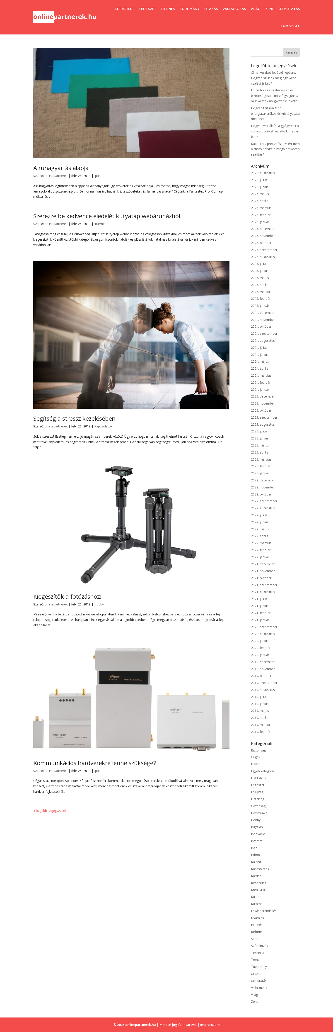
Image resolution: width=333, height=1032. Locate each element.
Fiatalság (257, 799)
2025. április (259, 285)
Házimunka (259, 813)
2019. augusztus (263, 690)
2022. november (263, 487)
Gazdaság (258, 806)
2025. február (260, 298)
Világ (255, 8)
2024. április (259, 368)
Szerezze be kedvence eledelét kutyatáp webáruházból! (107, 216)
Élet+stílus (123, 8)
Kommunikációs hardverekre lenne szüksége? (94, 763)
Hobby (99, 604)
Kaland (256, 862)
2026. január (260, 222)
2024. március (261, 375)
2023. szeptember (264, 417)
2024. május (260, 361)
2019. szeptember (264, 683)
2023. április (259, 452)
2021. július (259, 599)
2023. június (259, 438)
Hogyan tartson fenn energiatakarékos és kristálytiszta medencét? (275, 113)
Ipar (97, 175)
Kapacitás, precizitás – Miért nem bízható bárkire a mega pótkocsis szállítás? (275, 149)
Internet (100, 224)
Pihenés (168, 8)
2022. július (259, 515)
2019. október (261, 675)
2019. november (263, 669)
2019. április (259, 717)
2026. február (260, 215)
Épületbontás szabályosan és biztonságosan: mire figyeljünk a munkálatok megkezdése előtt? (274, 95)
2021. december (263, 564)
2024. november (263, 319)
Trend (255, 959)
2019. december (263, 662)
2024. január (260, 389)
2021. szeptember (264, 585)
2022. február (260, 550)
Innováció (258, 834)
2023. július (259, 431)
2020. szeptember (264, 627)
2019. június (259, 704)
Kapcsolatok (103, 426)
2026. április (259, 201)
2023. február (260, 466)
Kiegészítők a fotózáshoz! (67, 596)
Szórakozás (259, 946)
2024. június (259, 354)
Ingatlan (257, 827)
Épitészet (147, 8)
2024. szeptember (264, 333)
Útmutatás (289, 8)
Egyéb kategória (263, 771)
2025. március (261, 292)
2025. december (263, 229)
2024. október (261, 326)
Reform (256, 932)
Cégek (255, 757)
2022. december (263, 480)
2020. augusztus (263, 634)
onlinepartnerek (56, 175)
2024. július (259, 347)
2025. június (259, 270)
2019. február (260, 731)
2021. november (263, 571)
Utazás (211, 8)
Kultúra (256, 897)
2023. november (263, 403)
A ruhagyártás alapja (61, 168)
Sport (255, 939)
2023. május (260, 445)
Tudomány (189, 8)
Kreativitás (258, 890)
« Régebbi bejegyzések (50, 810)
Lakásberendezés (264, 911)
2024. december (263, 312)
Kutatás (256, 904)
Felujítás (257, 792)
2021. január (260, 620)
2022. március (261, 543)
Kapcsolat (290, 26)
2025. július (259, 263)
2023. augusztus (263, 424)
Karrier (256, 876)
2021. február (260, 613)
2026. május (260, 194)
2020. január (260, 655)
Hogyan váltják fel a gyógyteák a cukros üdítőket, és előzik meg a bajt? (275, 131)
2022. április (259, 536)
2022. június (259, 522)
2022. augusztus (263, 508)
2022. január (260, 557)
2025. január (260, 305)
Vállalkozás (234, 8)
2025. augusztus (263, 257)
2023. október (261, 410)
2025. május (260, 278)
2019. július (259, 697)
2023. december (263, 396)
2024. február (260, 382)
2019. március (261, 724)
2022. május (260, 529)
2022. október (261, 494)
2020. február (260, 648)
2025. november (263, 236)
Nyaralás (257, 918)
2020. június (259, 641)
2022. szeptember (264, 501)
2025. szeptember (264, 250)
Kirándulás (258, 883)
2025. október (261, 243)
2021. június (259, 606)
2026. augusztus (263, 173)
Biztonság (258, 750)
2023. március (261, 459)
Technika (257, 953)
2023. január (260, 473)
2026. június (259, 187)
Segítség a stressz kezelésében (74, 418)
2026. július (259, 180)
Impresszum (210, 1024)
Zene (269, 8)
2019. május (260, 710)
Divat (255, 764)
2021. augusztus (263, 592)
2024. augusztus (263, 340)
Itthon (255, 855)
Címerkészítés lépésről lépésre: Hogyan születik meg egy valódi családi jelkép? (274, 77)
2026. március (261, 208)
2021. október (261, 578)
